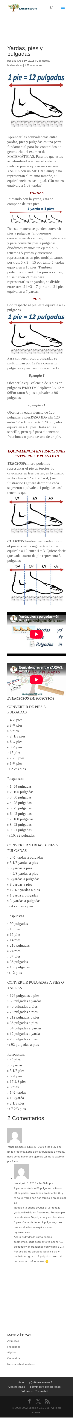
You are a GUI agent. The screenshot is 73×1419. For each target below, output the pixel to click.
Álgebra (11, 1352)
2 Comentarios (33, 65)
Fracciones (13, 1346)
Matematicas (14, 65)
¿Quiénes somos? (40, 1382)
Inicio (20, 1382)
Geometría (42, 60)
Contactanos (16, 1386)
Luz (14, 60)
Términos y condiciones (45, 1386)
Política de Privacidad (34, 1391)
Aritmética (13, 1340)
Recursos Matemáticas (20, 1363)
